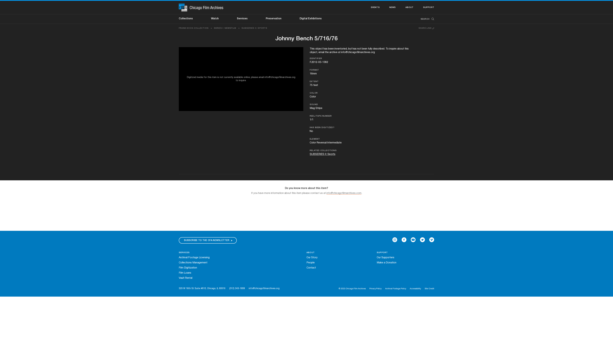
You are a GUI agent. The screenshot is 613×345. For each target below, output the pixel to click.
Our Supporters (385, 258)
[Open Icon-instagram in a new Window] (394, 240)
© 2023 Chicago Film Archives (352, 289)
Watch (215, 19)
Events (375, 7)
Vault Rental (185, 278)
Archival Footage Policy (395, 289)
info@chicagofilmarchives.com (343, 193)
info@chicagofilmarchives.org (264, 289)
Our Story (312, 258)
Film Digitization (188, 268)
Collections (186, 19)
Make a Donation (386, 263)
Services (242, 19)
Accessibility (415, 289)
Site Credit (429, 289)
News (392, 7)
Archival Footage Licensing (194, 258)
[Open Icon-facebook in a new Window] (404, 240)
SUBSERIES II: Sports (254, 28)
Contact (311, 268)
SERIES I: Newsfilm (227, 28)
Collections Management (193, 263)
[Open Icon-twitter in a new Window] (422, 240)
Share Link (425, 28)
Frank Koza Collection (195, 28)
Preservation (273, 19)
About (409, 7)
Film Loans (185, 273)
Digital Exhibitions (311, 19)
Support (428, 7)
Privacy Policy (375, 289)
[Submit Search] (431, 19)
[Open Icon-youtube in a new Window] (413, 240)
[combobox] (425, 19)
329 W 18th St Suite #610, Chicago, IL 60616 (202, 289)
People (310, 263)
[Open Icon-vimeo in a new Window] (431, 240)
